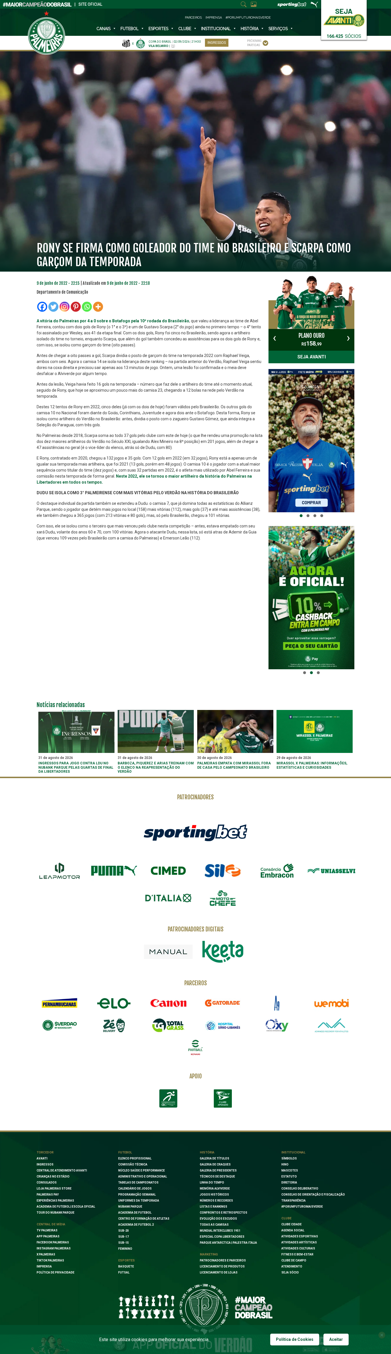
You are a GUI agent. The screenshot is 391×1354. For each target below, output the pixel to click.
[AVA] (331, 1025)
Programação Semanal (137, 1194)
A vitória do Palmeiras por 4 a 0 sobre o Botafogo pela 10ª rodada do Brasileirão (113, 321)
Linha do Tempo (212, 1182)
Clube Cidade (291, 1224)
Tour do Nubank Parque (55, 1212)
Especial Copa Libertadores (222, 1236)
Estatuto (289, 1176)
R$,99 (312, 339)
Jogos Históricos (214, 1194)
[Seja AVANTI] (344, 16)
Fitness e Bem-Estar (297, 1254)
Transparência (293, 1200)
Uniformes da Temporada (138, 1200)
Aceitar (336, 1339)
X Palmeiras (46, 1254)
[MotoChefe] (222, 898)
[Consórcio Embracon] (277, 870)
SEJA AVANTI (311, 357)
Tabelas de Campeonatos (138, 1182)
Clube (184, 28)
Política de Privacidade (55, 1272)
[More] (98, 307)
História (249, 28)
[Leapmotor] (59, 871)
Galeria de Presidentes (218, 1170)
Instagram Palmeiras (54, 1248)
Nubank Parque (130, 1206)
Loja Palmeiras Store (54, 1188)
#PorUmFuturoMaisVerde (248, 17)
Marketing (209, 1254)
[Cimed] (168, 870)
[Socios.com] (59, 1025)
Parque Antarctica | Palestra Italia (228, 1242)
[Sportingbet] (195, 832)
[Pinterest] (76, 307)
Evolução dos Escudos (218, 1218)
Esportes (158, 28)
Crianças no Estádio (53, 1176)
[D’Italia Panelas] (168, 898)
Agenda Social (292, 1230)
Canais (103, 28)
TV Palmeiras (47, 1230)
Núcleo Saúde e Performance (141, 1170)
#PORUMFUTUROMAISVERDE (302, 1206)
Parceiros (193, 17)
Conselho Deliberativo (299, 1188)
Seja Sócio (290, 1272)
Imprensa (214, 17)
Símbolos (289, 1158)
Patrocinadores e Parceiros (223, 1260)
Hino (285, 1164)
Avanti (42, 1158)
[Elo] (114, 1003)
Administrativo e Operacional (142, 1176)
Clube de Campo (293, 1260)
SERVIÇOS (278, 28)
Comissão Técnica (132, 1164)
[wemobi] (331, 1003)
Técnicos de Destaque (217, 1176)
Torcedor (45, 1152)
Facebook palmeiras (53, 1242)
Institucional (293, 1152)
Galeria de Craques (215, 1164)
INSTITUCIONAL (216, 28)
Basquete (126, 1266)
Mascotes (289, 1170)
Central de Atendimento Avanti (62, 1170)
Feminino (125, 1248)
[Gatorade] (222, 1003)
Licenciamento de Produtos (222, 1266)
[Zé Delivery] (114, 1025)
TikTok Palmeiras (50, 1260)
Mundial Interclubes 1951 (220, 1230)
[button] (301, 516)
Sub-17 (123, 1236)
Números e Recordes (216, 1200)
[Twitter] (53, 307)
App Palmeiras (48, 1236)
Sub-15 (123, 1242)
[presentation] (274, 337)
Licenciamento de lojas (219, 1272)
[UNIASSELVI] (331, 871)
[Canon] (168, 1003)
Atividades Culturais (298, 1248)
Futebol (130, 28)
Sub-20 (123, 1230)
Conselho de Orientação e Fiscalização (313, 1194)
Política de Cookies (294, 1339)
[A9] (277, 1003)
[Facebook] (42, 307)
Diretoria (289, 1182)
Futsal (123, 1272)
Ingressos (217, 43)
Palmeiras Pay (48, 1194)
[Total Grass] (168, 1025)
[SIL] (222, 871)
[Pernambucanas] (59, 1003)
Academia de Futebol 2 (136, 1224)
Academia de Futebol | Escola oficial (66, 1206)
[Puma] (114, 871)
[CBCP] (222, 1098)
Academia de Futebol (134, 1212)
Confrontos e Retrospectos (223, 1212)
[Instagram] (65, 307)
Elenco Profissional (134, 1158)
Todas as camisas (214, 1224)
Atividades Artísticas (299, 1242)
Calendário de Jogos (135, 1188)
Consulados (47, 1182)
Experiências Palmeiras (55, 1200)
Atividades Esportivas (299, 1236)
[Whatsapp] (87, 307)
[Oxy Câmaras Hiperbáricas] (277, 1025)
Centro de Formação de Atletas (143, 1218)
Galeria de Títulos (214, 1158)
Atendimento (291, 1266)
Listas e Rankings (213, 1206)
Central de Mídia (51, 1224)
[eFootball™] (195, 1047)
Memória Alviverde (215, 1188)
